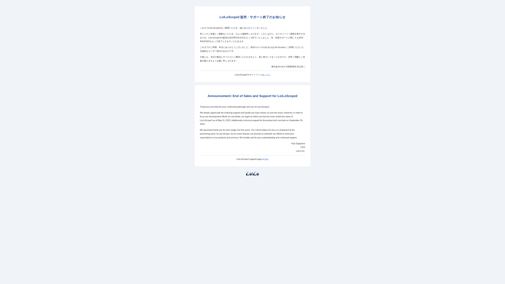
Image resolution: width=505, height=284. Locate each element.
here (266, 159)
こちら (267, 75)
